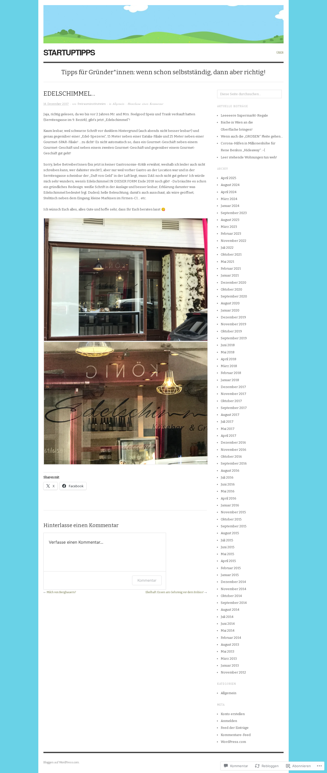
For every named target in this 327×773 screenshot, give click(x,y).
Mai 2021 (227, 262)
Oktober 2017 (231, 401)
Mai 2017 (228, 429)
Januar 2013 (230, 665)
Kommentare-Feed (236, 735)
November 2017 (233, 394)
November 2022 (233, 241)
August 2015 (230, 533)
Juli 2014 (227, 617)
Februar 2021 (231, 268)
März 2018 (229, 366)
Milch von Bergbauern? (61, 592)
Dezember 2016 (233, 442)
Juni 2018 (228, 345)
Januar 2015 (230, 575)
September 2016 (234, 463)
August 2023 (230, 220)
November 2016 (233, 450)
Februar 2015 (231, 568)
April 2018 (228, 359)
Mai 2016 (228, 491)
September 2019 (234, 338)
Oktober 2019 (231, 331)
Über (280, 52)
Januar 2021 (230, 275)
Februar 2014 (231, 638)
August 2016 (230, 470)
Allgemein (118, 104)
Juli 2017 (227, 421)
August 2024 (230, 185)
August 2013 (230, 644)
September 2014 (234, 603)
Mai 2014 (228, 630)
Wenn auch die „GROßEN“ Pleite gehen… (252, 136)
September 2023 (234, 213)
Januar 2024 (230, 206)
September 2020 (234, 296)
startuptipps (69, 52)
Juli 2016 (227, 477)
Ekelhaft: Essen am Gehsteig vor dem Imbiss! (175, 592)
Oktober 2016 (231, 456)
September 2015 (234, 526)
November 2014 (233, 589)
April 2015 (228, 561)
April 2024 (229, 192)
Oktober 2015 (231, 519)
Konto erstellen (233, 714)
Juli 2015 (227, 540)
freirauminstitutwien (92, 104)
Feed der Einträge (235, 728)
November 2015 (233, 512)
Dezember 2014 (233, 582)
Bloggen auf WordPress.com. (61, 762)
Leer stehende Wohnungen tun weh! (249, 157)
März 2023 (229, 227)
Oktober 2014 (231, 596)
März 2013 (229, 658)
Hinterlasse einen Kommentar (145, 104)
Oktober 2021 (231, 254)
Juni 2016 (228, 484)
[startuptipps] (163, 21)
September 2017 (234, 408)
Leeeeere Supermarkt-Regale (244, 115)
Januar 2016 (230, 505)
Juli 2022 (227, 248)
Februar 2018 (231, 373)
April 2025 (228, 178)
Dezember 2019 (233, 317)
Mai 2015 (227, 554)
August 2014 (230, 610)
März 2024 (229, 199)
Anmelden (229, 721)
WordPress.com (233, 742)
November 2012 (233, 672)
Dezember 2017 (233, 387)
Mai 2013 (227, 651)
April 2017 (228, 436)
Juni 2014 (228, 624)
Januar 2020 (230, 310)
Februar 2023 (231, 233)
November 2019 (233, 324)
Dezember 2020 (233, 282)
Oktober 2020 (231, 289)
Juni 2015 (228, 547)
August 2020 (230, 303)
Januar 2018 (230, 380)
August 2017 (230, 415)
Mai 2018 (228, 352)
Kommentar (146, 580)
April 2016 (228, 498)
